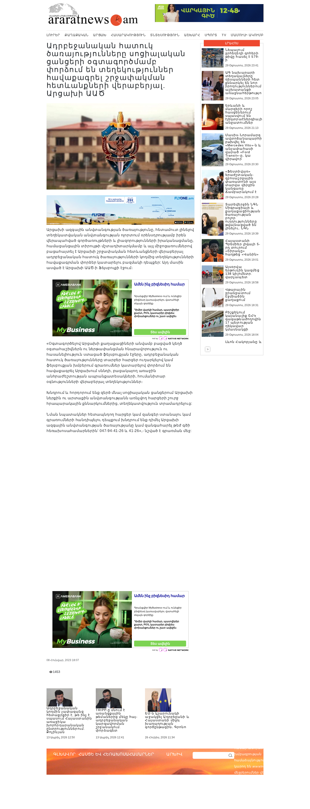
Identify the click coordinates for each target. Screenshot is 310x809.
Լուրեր (53, 35)
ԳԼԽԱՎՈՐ (64, 754)
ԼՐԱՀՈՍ (231, 43)
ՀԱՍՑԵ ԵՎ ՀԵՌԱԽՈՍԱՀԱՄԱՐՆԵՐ (116, 754)
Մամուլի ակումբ (247, 35)
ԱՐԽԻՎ (174, 754)
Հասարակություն (128, 35)
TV (224, 35)
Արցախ (99, 35)
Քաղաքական (77, 35)
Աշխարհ (192, 35)
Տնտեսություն (164, 35)
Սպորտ (211, 35)
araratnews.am (285, 748)
